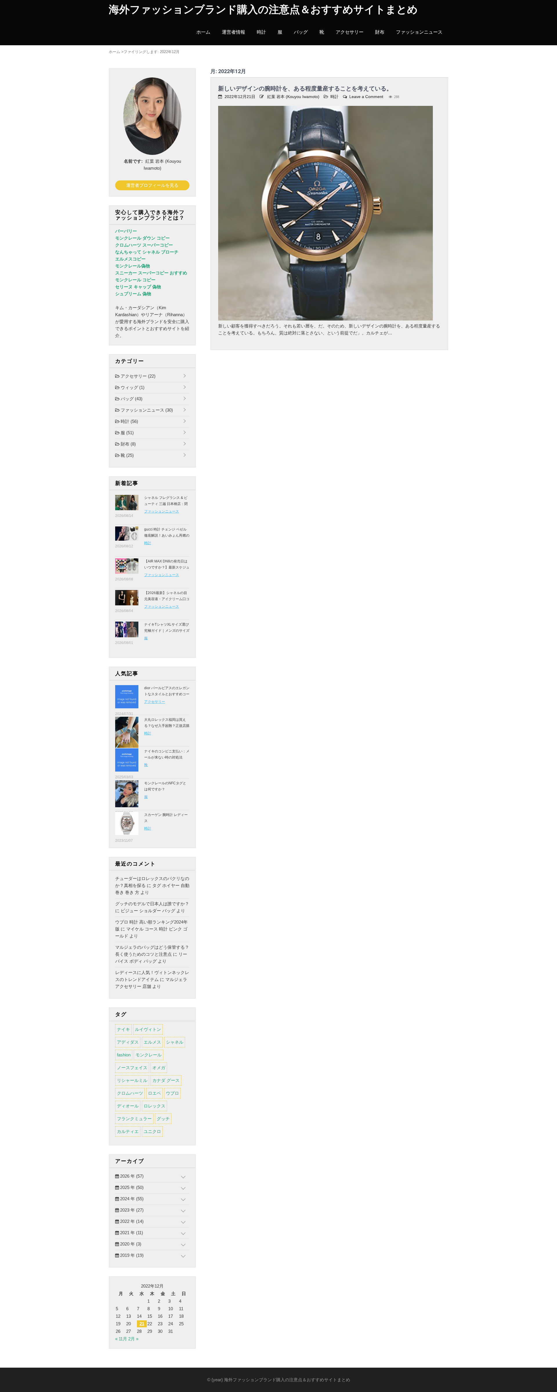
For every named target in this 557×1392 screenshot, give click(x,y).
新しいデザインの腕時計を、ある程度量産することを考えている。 (305, 88)
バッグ (301, 32)
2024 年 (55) (131, 1198)
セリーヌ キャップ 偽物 (138, 286)
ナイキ (123, 1029)
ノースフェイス (132, 1067)
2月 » (133, 1338)
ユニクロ (152, 1131)
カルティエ (128, 1131)
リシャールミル (132, 1080)
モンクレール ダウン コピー (142, 238)
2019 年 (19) (131, 1255)
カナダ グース (166, 1080)
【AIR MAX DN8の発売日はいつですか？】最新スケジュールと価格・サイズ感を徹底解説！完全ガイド (166, 570)
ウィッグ (132, 387)
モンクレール (148, 1054)
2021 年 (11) (131, 1232)
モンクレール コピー (135, 279)
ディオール (128, 1105)
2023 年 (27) (131, 1210)
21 (142, 1323)
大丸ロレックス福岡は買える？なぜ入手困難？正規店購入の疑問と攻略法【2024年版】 (166, 729)
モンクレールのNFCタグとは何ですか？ (165, 786)
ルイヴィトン (148, 1029)
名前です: (133, 161)
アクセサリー (350, 32)
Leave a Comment (366, 96)
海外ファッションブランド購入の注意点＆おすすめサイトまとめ (263, 9)
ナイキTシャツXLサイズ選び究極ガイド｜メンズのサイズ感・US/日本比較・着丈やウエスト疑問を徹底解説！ (166, 633)
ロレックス (154, 1105)
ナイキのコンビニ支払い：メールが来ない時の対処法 (166, 754)
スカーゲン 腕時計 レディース (166, 818)
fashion (124, 1054)
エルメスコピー (130, 258)
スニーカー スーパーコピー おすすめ (151, 272)
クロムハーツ (130, 1093)
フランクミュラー (134, 1118)
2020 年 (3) (130, 1243)
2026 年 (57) (131, 1176)
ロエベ (154, 1093)
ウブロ (172, 1093)
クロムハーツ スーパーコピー (144, 244)
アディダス (128, 1042)
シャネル (174, 1042)
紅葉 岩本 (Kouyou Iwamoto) (293, 96)
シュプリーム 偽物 (133, 293)
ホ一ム (203, 32)
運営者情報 (233, 32)
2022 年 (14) (131, 1221)
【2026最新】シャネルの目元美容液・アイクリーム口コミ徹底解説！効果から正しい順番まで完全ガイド (166, 602)
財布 (379, 32)
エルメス (152, 1042)
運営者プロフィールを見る (152, 185)
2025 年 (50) (131, 1187)
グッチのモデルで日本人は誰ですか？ (152, 903)
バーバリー (126, 231)
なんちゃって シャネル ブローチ (146, 251)
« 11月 (121, 1338)
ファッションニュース (419, 32)
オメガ (158, 1067)
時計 (261, 32)
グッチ (163, 1118)
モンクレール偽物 (132, 265)
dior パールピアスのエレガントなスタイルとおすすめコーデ (166, 694)
